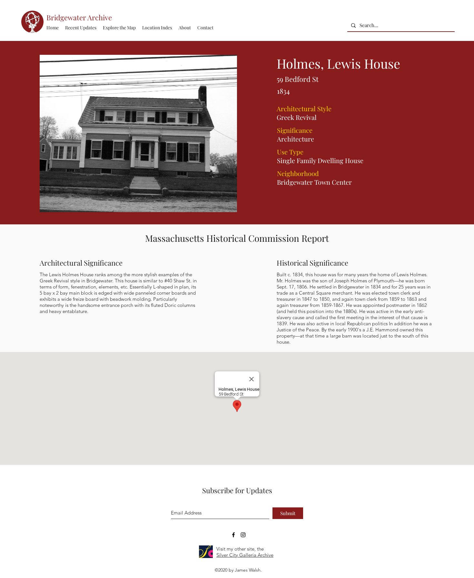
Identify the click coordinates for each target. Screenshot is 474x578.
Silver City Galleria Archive (244, 555)
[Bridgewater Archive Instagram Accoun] (243, 535)
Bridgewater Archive (79, 17)
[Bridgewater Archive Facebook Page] (233, 535)
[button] (157, 28)
